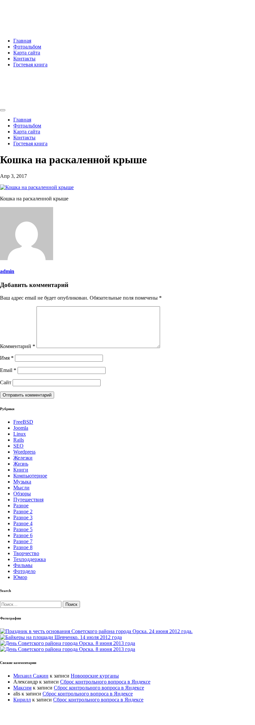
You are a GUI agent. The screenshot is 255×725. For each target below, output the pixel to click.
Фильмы (23, 565)
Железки (23, 458)
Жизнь (20, 464)
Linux (19, 434)
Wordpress (24, 452)
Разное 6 (23, 535)
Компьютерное (30, 475)
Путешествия (28, 499)
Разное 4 (23, 523)
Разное (21, 505)
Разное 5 (23, 529)
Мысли (21, 487)
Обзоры (22, 493)
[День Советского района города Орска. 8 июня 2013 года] (67, 643)
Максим (22, 687)
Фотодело (24, 571)
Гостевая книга (30, 64)
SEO (18, 446)
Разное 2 (23, 511)
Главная (22, 40)
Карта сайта (26, 52)
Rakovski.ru (28, 13)
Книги (20, 469)
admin (7, 271)
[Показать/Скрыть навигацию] (2, 110)
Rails (18, 440)
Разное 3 (23, 517)
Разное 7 (23, 541)
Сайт (5, 382)
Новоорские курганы (95, 676)
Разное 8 (23, 547)
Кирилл (22, 699)
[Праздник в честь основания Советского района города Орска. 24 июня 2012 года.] (96, 631)
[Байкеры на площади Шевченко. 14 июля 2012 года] (61, 637)
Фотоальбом (27, 46)
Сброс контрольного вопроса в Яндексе (105, 682)
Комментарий (17, 346)
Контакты (24, 58)
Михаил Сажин (30, 676)
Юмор (20, 577)
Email (8, 370)
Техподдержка (29, 559)
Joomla (20, 428)
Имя (7, 358)
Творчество (26, 553)
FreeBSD (23, 422)
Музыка (22, 481)
